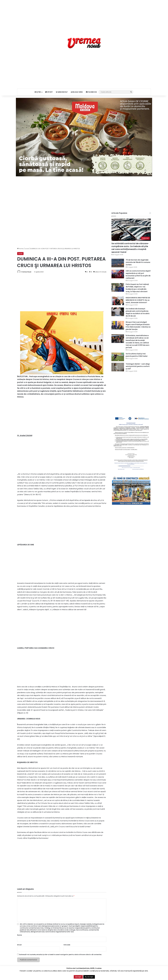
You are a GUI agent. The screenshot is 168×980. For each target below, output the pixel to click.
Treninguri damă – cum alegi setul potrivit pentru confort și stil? (138, 366)
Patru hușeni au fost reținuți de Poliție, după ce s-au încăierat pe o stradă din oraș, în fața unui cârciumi (137, 288)
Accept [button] (78, 977)
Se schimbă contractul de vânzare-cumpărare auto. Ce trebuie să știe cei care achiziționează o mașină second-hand (130, 248)
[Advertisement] (84, 16)
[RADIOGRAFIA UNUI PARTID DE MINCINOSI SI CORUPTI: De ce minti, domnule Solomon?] (117, 301)
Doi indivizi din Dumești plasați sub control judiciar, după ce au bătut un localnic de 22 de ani (138, 312)
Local (27, 248)
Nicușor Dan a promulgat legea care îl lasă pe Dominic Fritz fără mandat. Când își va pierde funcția (138, 325)
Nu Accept (89, 977)
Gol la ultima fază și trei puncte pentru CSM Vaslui (136, 355)
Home (21, 248)
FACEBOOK (92, 92)
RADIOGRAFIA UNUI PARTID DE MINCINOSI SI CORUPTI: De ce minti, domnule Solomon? (138, 300)
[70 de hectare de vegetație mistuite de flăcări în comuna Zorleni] (117, 263)
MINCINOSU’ (62, 92)
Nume (19, 935)
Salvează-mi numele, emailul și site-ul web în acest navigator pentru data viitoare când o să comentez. (60, 954)
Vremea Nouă (26, 272)
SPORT (50, 92)
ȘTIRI (38, 92)
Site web (67, 945)
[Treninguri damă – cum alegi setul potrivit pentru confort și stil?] (117, 367)
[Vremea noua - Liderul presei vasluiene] (84, 43)
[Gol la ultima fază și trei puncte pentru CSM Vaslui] (117, 357)
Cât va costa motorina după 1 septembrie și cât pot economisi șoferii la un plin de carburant (138, 274)
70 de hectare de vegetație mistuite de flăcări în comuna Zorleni (138, 262)
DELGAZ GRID (77, 92)
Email (19, 945)
